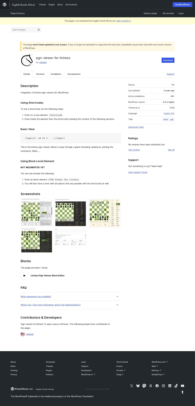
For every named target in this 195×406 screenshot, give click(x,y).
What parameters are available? (36, 296)
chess (165, 119)
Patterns (49, 374)
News (13, 366)
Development (74, 74)
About (13, 362)
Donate (120, 370)
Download (168, 60)
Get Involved (122, 362)
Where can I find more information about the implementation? (51, 305)
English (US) (169, 113)
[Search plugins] (38, 29)
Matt (155, 366)
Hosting (14, 370)
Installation (56, 74)
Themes (49, 366)
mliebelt (43, 62)
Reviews (40, 74)
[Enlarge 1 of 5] (49, 202)
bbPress (156, 370)
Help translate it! (123, 21)
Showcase (50, 362)
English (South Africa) (45, 389)
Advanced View (136, 127)
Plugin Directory (18, 13)
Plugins (49, 370)
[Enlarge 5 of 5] (117, 202)
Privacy (14, 374)
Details (26, 74)
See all (171, 149)
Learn (83, 362)
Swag (120, 374)
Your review (134, 149)
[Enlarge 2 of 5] (49, 231)
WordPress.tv (88, 374)
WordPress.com (160, 362)
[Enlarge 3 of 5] (83, 202)
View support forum (137, 172)
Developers (86, 370)
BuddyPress (158, 374)
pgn (171, 119)
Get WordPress (182, 4)
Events (119, 366)
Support (170, 74)
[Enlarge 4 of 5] (83, 232)
